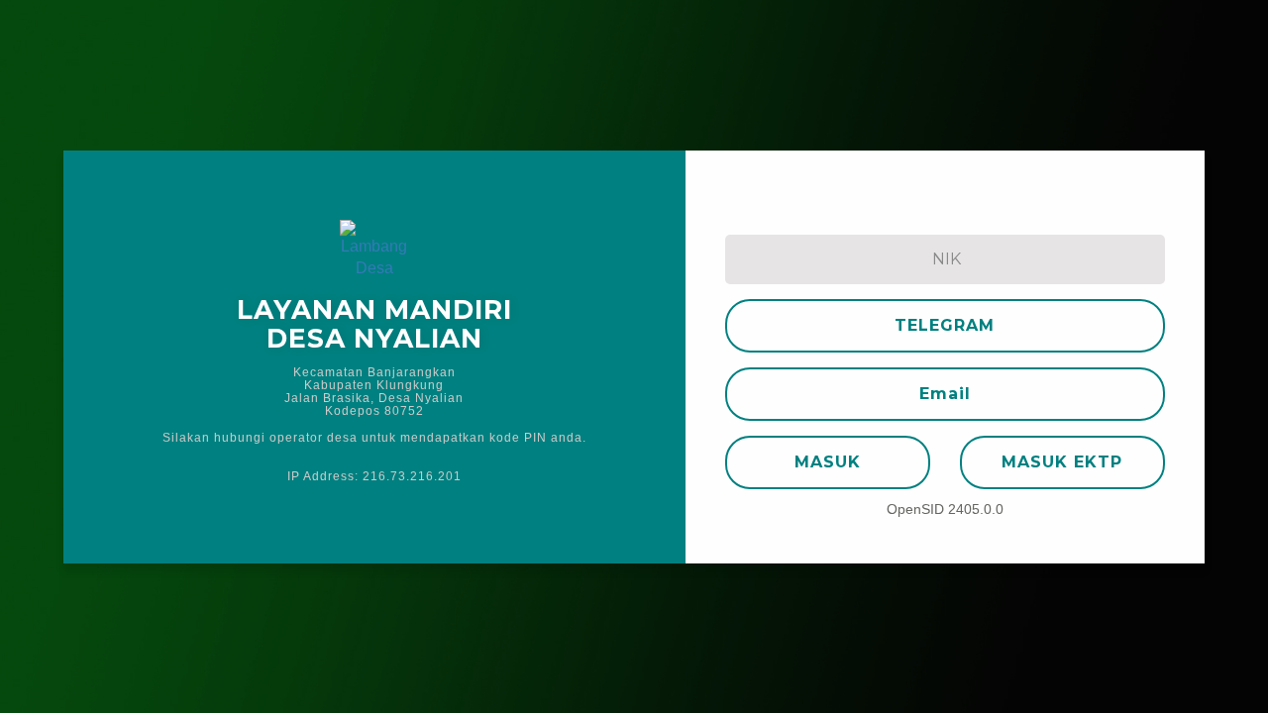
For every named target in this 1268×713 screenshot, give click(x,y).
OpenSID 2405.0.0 (945, 509)
